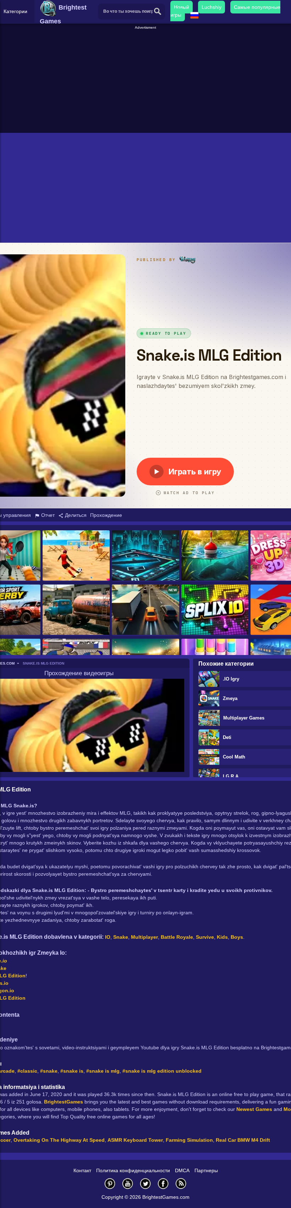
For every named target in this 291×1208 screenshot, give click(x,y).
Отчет (47, 515)
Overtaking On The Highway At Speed (59, 1140)
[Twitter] (145, 1183)
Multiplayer (144, 937)
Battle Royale (177, 937)
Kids (222, 937)
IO (107, 937)
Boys (237, 937)
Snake (120, 937)
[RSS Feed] (181, 1183)
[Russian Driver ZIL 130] (76, 610)
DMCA (182, 1170)
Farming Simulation (189, 1140)
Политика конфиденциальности (133, 1170)
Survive (205, 937)
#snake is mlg (103, 1071)
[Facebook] (163, 1183)
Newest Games (254, 1109)
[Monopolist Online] (145, 556)
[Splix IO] (214, 610)
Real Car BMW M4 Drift (243, 1140)
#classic (27, 1071)
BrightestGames (63, 1102)
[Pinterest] (110, 1183)
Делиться (75, 515)
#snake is (71, 1071)
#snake (48, 1071)
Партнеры (206, 1170)
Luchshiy (211, 7)
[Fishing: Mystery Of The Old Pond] (214, 556)
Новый (181, 7)
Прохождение (106, 515)
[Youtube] (127, 1183)
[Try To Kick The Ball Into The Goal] (76, 556)
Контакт (82, 1170)
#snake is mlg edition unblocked (162, 1071)
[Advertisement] (146, 80)
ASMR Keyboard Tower (135, 1140)
